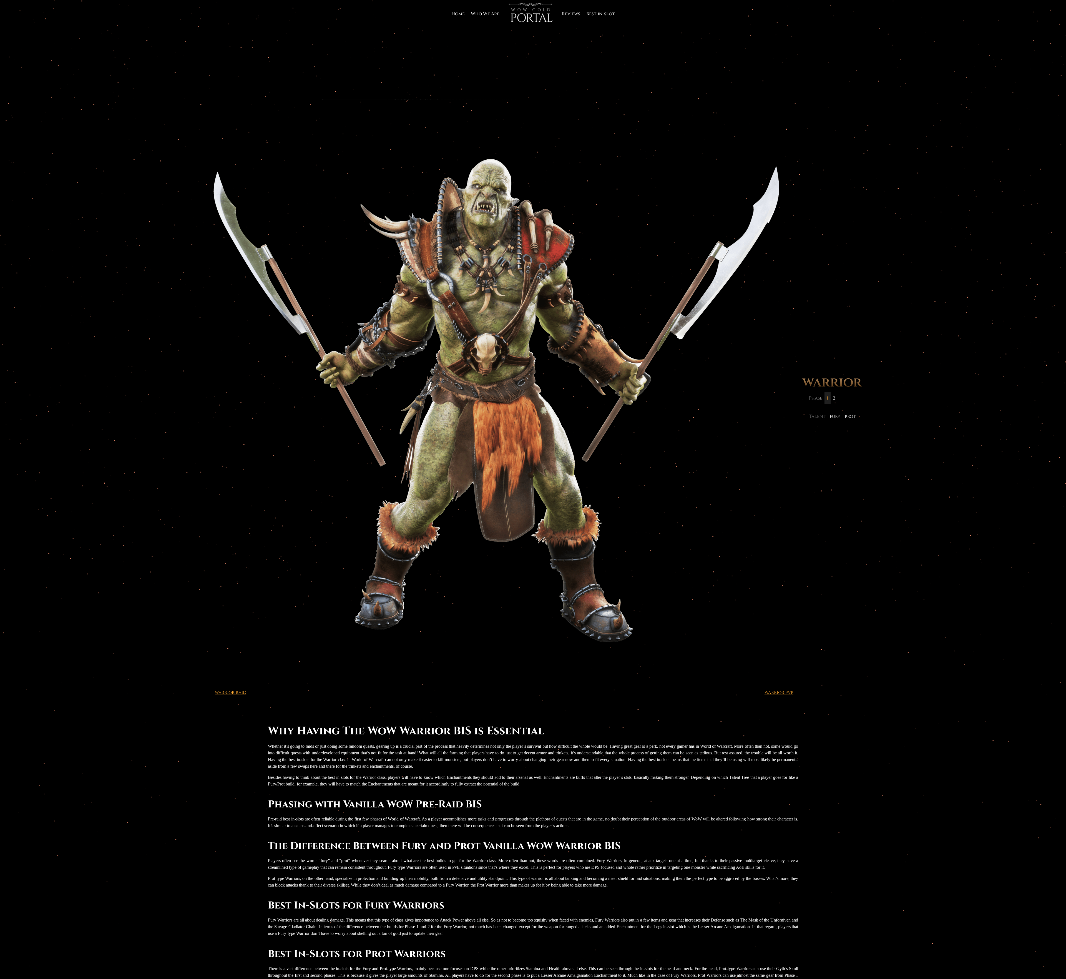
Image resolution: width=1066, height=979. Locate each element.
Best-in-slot (600, 14)
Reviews (571, 14)
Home (458, 14)
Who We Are (485, 14)
